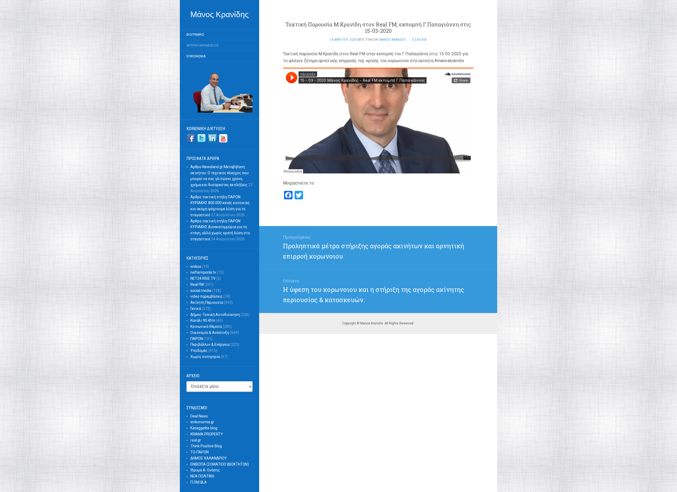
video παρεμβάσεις (206, 296)
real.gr (195, 440)
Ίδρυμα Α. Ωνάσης (205, 470)
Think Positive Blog (206, 446)
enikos (195, 266)
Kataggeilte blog (203, 428)
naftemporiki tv (203, 272)
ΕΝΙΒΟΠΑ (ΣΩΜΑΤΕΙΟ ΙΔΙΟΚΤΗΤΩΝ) (219, 464)
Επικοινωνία (195, 56)
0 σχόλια (419, 40)
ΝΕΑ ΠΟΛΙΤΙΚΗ (202, 476)
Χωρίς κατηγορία (205, 357)
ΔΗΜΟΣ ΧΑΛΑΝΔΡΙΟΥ (208, 458)
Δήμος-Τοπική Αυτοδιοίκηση (215, 314)
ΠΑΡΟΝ (196, 339)
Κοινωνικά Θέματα (206, 326)
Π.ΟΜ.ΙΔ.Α (198, 482)
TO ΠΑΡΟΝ (199, 452)
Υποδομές (199, 350)
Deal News (199, 416)
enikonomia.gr (202, 422)
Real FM (197, 284)
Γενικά (195, 308)
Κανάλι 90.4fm (202, 320)
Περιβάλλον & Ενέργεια (210, 344)
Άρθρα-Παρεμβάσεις (202, 45)
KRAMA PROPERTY (206, 434)
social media (200, 290)
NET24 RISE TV (203, 278)
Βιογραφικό (195, 34)
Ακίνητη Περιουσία (206, 302)
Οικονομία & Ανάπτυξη (209, 332)
